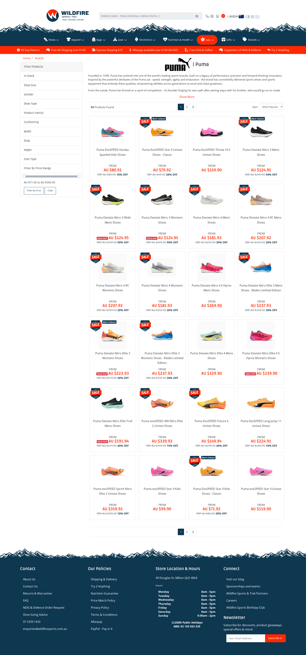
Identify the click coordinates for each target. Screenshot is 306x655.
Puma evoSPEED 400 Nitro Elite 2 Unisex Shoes (162, 423)
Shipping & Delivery (104, 579)
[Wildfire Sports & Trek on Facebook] (248, 16)
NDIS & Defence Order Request (43, 608)
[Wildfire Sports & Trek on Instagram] (252, 16)
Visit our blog (235, 579)
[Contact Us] (207, 16)
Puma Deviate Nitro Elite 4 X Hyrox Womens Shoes (261, 355)
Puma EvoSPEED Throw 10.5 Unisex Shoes (211, 152)
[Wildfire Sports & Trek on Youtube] (257, 16)
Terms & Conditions (104, 615)
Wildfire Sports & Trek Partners (247, 593)
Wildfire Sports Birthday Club (245, 608)
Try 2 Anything (280, 50)
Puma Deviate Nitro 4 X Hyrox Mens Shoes (211, 288)
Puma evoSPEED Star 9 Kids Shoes (162, 491)
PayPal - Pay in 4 (101, 629)
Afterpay (96, 622)
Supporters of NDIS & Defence (242, 50)
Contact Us (30, 586)
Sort (255, 107)
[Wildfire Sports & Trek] (68, 15)
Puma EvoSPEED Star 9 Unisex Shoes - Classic (162, 152)
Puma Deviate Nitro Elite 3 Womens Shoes (112, 355)
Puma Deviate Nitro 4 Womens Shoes (162, 288)
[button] (51, 76)
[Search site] (196, 16)
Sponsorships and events (243, 586)
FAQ (25, 600)
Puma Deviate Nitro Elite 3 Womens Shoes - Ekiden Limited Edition (162, 358)
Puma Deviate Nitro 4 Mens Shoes (211, 220)
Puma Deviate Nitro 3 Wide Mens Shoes (113, 220)
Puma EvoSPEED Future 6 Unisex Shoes (211, 423)
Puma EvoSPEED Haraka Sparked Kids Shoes (113, 152)
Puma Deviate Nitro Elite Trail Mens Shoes (112, 423)
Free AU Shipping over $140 (68, 50)
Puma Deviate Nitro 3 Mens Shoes (261, 152)
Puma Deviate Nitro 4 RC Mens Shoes (261, 220)
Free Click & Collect (201, 50)
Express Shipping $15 (110, 50)
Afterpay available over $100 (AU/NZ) (155, 50)
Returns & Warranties (37, 593)
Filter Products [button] (33, 66)
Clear (50, 190)
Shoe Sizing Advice (35, 615)
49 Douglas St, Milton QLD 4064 (176, 578)
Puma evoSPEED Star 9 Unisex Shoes (261, 491)
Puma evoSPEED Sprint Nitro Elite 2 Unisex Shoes (113, 491)
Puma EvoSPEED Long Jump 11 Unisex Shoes (261, 423)
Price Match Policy (103, 600)
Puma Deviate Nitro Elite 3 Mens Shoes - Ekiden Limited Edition (261, 288)
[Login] (212, 16)
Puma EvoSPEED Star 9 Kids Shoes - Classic (211, 491)
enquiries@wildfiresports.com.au (45, 629)
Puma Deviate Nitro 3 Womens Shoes (162, 220)
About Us (29, 579)
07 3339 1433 (31, 622)
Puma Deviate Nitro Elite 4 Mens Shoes (211, 355)
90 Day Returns (30, 50)
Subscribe (274, 638)
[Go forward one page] (193, 107)
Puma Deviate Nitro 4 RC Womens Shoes (112, 288)
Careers (231, 600)
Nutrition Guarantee (104, 593)
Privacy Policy (100, 608)
